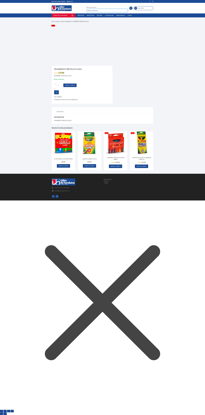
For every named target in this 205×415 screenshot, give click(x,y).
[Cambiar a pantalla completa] (5, 411)
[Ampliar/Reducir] (1, 411)
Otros (130, 15)
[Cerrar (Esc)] (12, 411)
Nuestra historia (108, 179)
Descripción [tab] (60, 111)
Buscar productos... (91, 7)
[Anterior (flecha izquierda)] (1, 413)
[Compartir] (8, 411)
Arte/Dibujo (121, 15)
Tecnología (110, 15)
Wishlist (70, 1)
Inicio (53, 21)
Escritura (91, 15)
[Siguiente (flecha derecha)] (5, 413)
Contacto (106, 181)
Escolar (81, 15)
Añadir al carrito (70, 85)
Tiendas (106, 183)
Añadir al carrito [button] (63, 165)
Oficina (100, 15)
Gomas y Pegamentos (66, 21)
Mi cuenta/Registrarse (58, 1)
